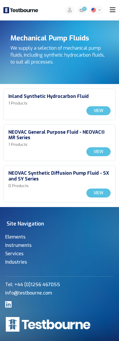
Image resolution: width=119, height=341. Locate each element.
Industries (16, 262)
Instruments (18, 245)
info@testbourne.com (28, 293)
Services (14, 254)
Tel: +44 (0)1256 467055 (32, 285)
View (98, 110)
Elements (15, 237)
